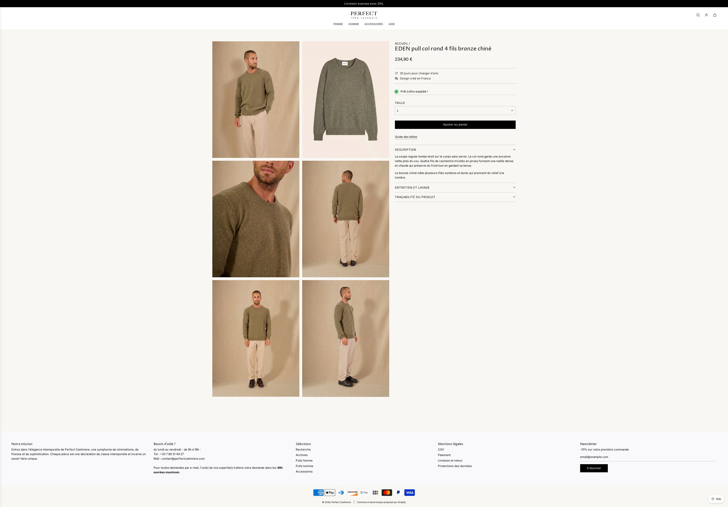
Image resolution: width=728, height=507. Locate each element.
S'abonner (594, 468)
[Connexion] (706, 15)
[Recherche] (698, 15)
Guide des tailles (406, 137)
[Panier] (715, 15)
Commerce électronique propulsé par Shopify (381, 502)
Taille (400, 103)
